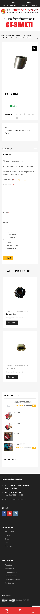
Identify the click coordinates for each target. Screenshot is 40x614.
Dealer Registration (12, 580)
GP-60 (16, 434)
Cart (6, 543)
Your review (8, 185)
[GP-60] (8, 440)
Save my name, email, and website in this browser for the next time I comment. (12, 240)
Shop (7, 539)
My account (9, 532)
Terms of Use (10, 569)
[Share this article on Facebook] (16, 114)
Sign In (27, 5)
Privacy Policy (10, 576)
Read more (12, 323)
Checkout (8, 546)
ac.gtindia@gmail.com (14, 499)
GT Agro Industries (13, 35)
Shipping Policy (11, 572)
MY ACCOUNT (13, 2)
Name (6, 213)
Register (34, 5)
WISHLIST (28, 2)
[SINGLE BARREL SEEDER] (8, 409)
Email (6, 222)
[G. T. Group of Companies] (20, 15)
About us (8, 565)
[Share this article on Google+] (24, 114)
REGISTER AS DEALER (9, 5)
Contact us (9, 583)
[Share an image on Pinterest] (28, 114)
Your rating (8, 180)
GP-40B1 (17, 413)
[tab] (20, 149)
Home (3, 35)
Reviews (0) (7, 149)
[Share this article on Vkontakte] (32, 114)
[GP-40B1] (8, 420)
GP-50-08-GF (19, 444)
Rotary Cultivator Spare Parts (21, 38)
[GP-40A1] (8, 430)
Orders (7, 535)
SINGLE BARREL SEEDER (23, 402)
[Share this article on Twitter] (20, 114)
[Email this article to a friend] (16, 118)
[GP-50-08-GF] (8, 450)
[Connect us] (4, 513)
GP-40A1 (17, 423)
